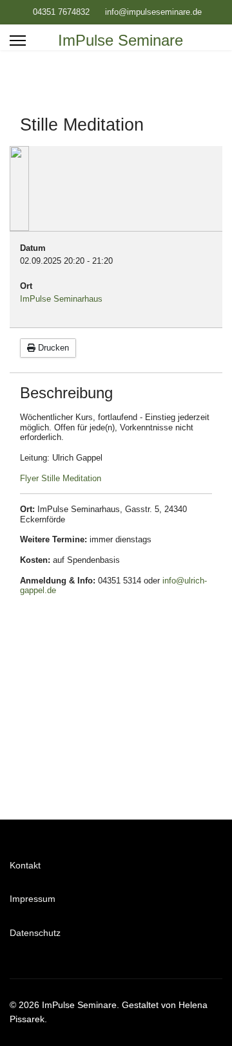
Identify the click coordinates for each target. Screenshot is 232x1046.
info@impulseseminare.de (153, 12)
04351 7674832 (61, 12)
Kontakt (25, 865)
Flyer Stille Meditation (60, 478)
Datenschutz (35, 933)
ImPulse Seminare (120, 40)
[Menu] (18, 40)
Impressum (32, 899)
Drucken (52, 348)
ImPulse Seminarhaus (61, 299)
